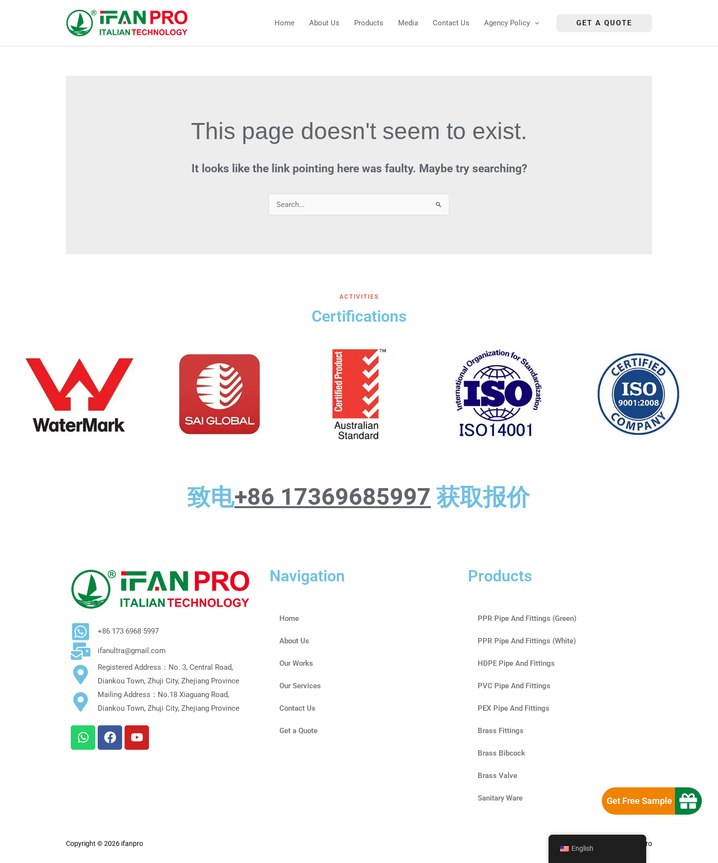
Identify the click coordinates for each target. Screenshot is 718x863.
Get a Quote (298, 730)
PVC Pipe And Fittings (514, 685)
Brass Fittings (501, 730)
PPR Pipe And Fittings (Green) (527, 618)
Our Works (296, 663)
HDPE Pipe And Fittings (516, 663)
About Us (294, 641)
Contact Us (297, 708)
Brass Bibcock (501, 753)
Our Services (300, 685)
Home (289, 618)
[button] (534, 23)
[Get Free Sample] (688, 801)
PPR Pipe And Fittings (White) (527, 641)
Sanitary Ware (500, 798)
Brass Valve (497, 775)
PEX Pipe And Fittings (513, 708)
